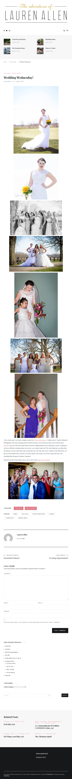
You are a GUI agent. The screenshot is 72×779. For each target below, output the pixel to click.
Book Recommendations (11, 652)
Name (6, 603)
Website (6, 611)
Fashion (51, 514)
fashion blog (10, 518)
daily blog (25, 514)
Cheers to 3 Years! (50, 48)
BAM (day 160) (9, 724)
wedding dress (22, 518)
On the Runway (11, 672)
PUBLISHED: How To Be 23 (13, 658)
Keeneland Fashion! (12, 557)
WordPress (6, 776)
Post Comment (60, 630)
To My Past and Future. (19, 39)
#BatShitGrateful (50, 39)
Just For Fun (10, 666)
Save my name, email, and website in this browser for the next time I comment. (32, 622)
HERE (6, 445)
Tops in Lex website (44, 460)
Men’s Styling (10, 669)
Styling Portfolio (9, 661)
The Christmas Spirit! (43, 736)
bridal (16, 514)
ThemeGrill (50, 774)
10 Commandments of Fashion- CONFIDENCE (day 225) (47, 727)
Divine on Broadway (40, 440)
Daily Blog (7, 73)
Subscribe (7, 675)
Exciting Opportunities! (58, 557)
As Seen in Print (11, 663)
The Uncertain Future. (18, 48)
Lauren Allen (7, 81)
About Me (7, 646)
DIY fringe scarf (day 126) (14, 736)
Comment (7, 573)
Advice (37, 721)
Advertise (7, 649)
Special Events (16, 73)
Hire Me (7, 655)
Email (40, 603)
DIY (12, 733)
